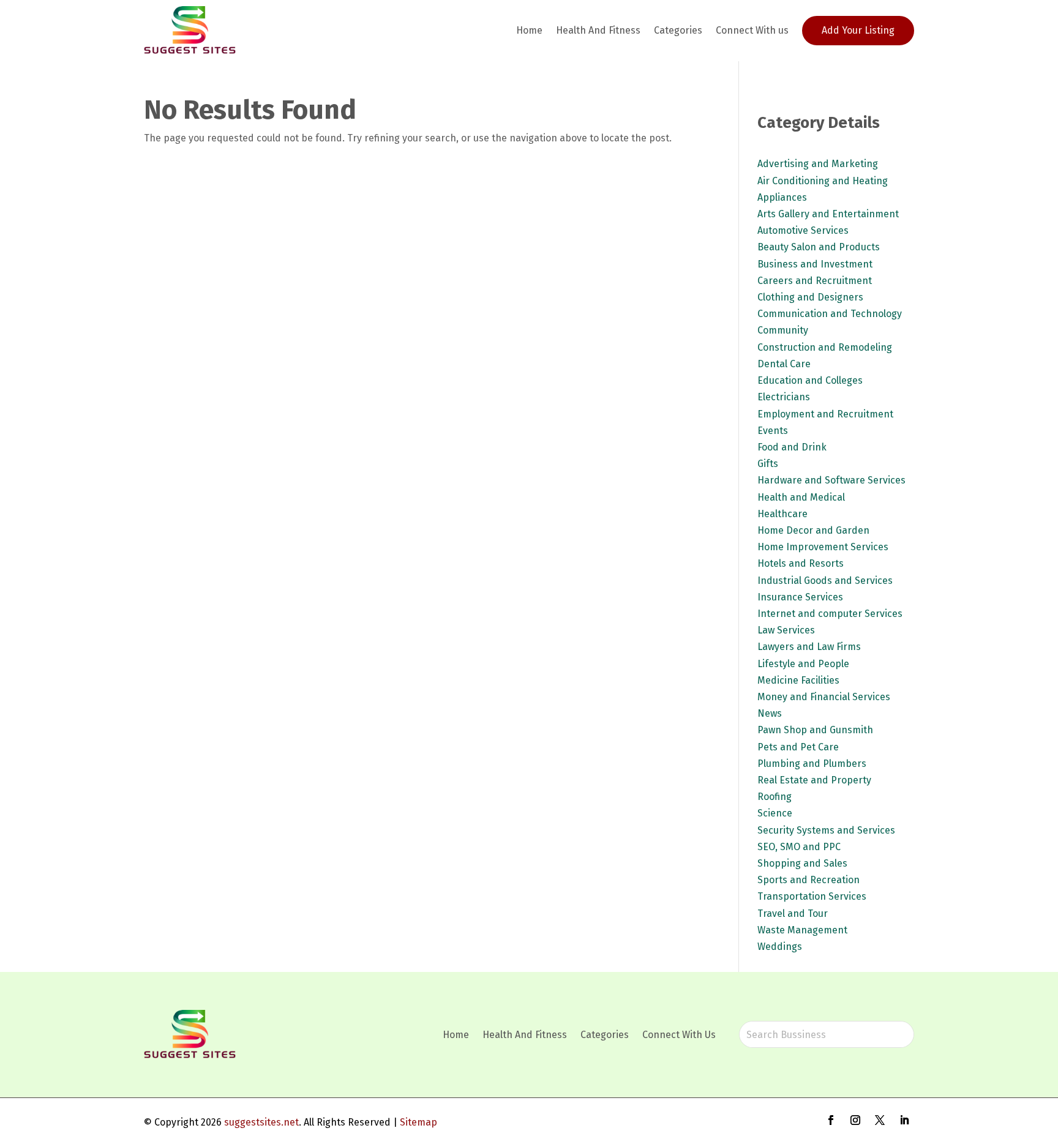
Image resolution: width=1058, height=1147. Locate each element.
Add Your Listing (858, 30)
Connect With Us (679, 1035)
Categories (678, 30)
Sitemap (418, 1122)
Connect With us (752, 30)
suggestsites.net (261, 1122)
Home (529, 30)
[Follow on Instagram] (855, 1120)
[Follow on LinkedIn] (904, 1120)
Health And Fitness (598, 30)
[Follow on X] (880, 1120)
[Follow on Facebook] (831, 1120)
